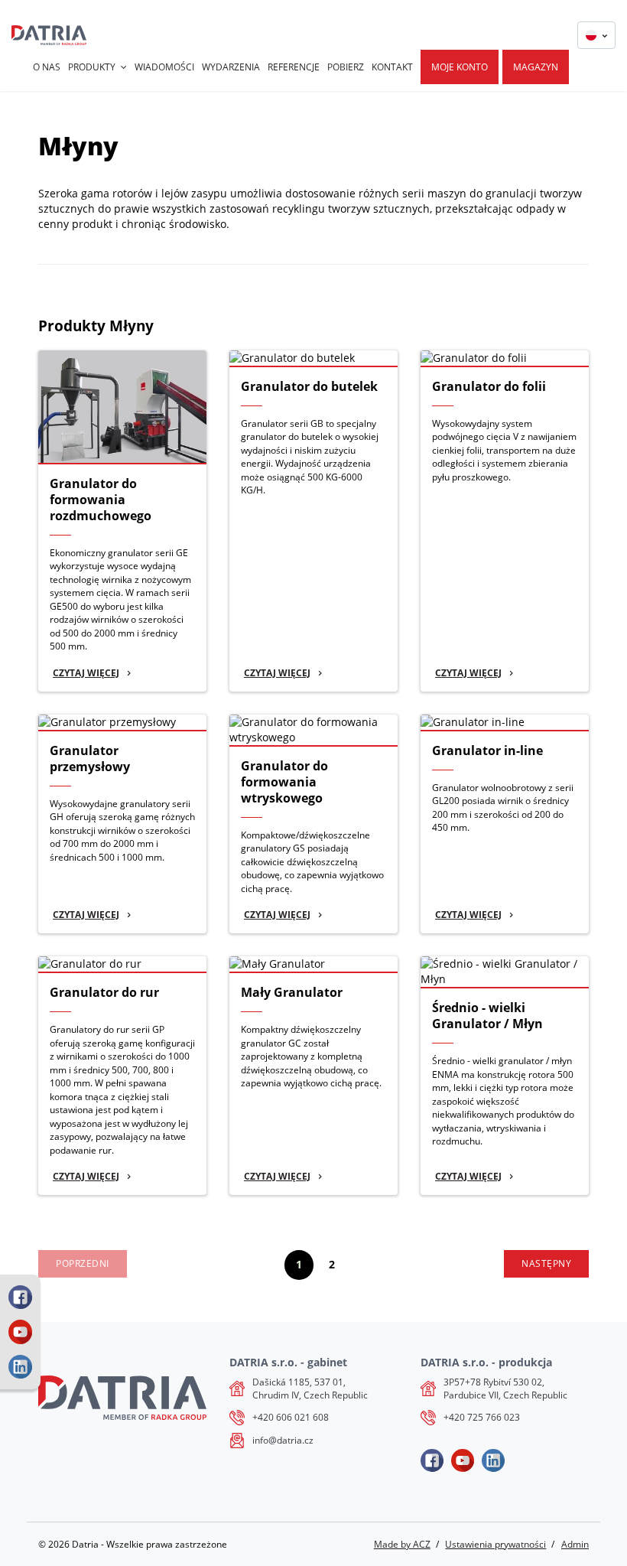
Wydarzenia (231, 66)
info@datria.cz (283, 1440)
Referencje (294, 66)
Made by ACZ (402, 1544)
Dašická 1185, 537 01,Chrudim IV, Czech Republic (310, 1389)
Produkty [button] (91, 66)
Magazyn (535, 66)
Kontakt (392, 66)
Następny (546, 1263)
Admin (575, 1544)
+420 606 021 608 (290, 1417)
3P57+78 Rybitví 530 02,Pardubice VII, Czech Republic (505, 1389)
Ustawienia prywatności (495, 1544)
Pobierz (345, 66)
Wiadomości (164, 66)
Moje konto (459, 66)
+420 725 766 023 (481, 1417)
